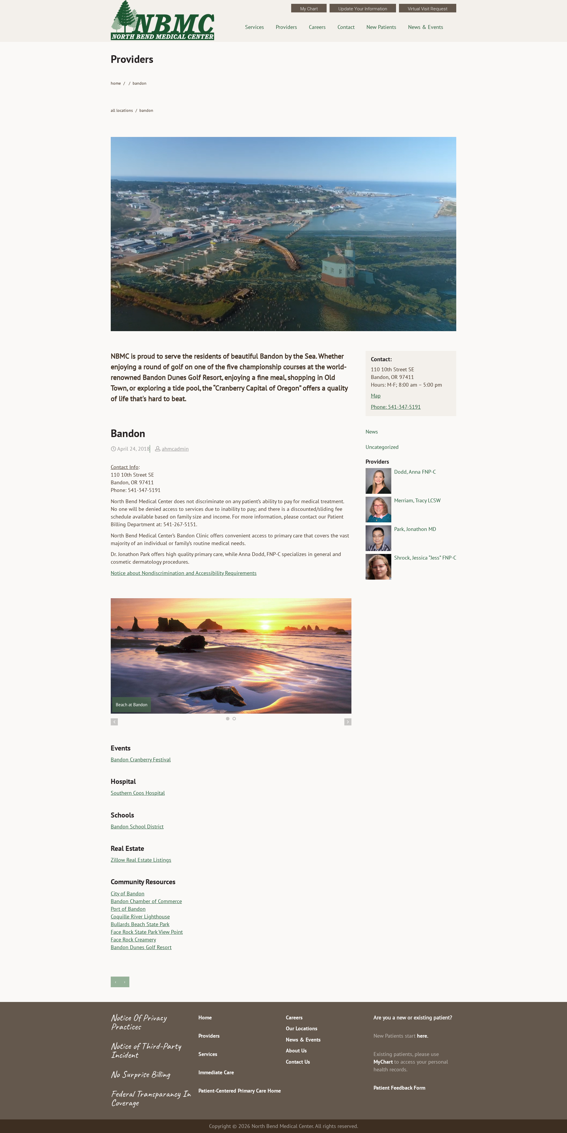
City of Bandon (127, 893)
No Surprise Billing (140, 1074)
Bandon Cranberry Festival (141, 759)
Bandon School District (137, 826)
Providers (286, 27)
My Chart (309, 9)
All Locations (122, 110)
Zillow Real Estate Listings (141, 859)
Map (376, 395)
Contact (346, 27)
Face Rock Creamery (133, 939)
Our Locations (301, 1028)
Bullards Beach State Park (140, 924)
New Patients (381, 27)
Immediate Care (216, 1072)
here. (422, 1035)
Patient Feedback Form (399, 1087)
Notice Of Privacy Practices (138, 1022)
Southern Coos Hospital (138, 792)
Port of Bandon (128, 908)
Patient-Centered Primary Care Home (239, 1090)
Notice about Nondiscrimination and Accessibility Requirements (184, 573)
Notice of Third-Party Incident (146, 1050)
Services (254, 27)
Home (205, 1017)
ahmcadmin (175, 448)
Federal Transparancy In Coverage (150, 1098)
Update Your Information (362, 9)
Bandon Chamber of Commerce (146, 901)
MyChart (383, 1061)
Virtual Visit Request (427, 9)
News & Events (425, 27)
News (372, 431)
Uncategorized (382, 447)
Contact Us (298, 1061)
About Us (296, 1050)
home (116, 83)
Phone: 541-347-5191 (396, 406)
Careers (317, 27)
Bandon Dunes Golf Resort (141, 947)
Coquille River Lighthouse (140, 916)
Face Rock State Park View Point (147, 931)
